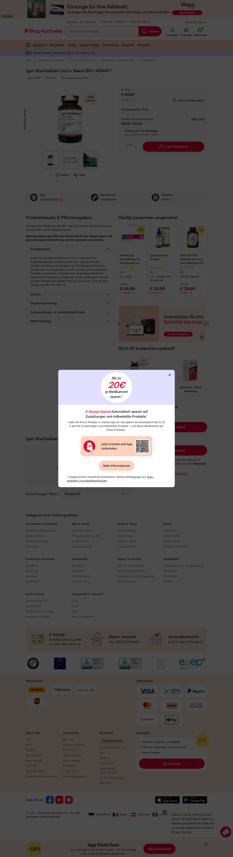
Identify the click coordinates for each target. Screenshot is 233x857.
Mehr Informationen (116, 465)
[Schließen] (170, 375)
